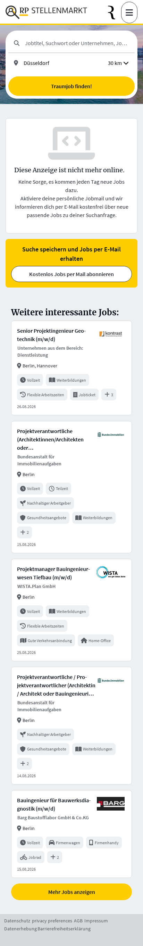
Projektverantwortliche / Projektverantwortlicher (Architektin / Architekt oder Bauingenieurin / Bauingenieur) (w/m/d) (56, 685)
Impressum (96, 921)
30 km (115, 62)
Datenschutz (17, 921)
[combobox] (77, 43)
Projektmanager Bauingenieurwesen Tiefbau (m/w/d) (53, 573)
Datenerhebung (20, 929)
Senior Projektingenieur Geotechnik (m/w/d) (51, 334)
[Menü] (129, 12)
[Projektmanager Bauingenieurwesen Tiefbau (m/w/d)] (71, 610)
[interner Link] (46, 12)
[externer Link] (114, 13)
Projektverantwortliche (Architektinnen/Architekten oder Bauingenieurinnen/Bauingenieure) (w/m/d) (55, 440)
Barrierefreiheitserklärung (64, 929)
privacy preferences (52, 921)
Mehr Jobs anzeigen (71, 891)
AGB (78, 921)
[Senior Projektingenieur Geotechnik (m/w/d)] (71, 368)
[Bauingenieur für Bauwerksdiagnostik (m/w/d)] (71, 834)
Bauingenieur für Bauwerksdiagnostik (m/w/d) (54, 804)
